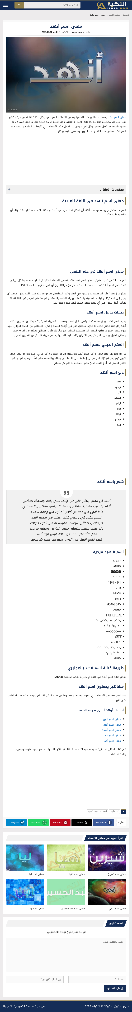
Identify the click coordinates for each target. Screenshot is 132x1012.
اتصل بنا (7, 1006)
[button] (66, 189)
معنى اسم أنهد (117, 117)
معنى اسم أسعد (111, 730)
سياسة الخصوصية (24, 1006)
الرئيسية (126, 15)
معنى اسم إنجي (117, 908)
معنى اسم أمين (112, 719)
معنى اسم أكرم (112, 724)
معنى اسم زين (36, 908)
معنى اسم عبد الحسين (73, 908)
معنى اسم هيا (77, 874)
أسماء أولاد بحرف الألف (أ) (97, 811)
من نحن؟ (40, 1006)
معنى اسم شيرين (117, 874)
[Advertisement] (66, 160)
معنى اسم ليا (36, 874)
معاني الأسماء (114, 15)
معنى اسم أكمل (112, 740)
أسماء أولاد (114, 811)
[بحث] (19, 5)
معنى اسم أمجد (112, 735)
